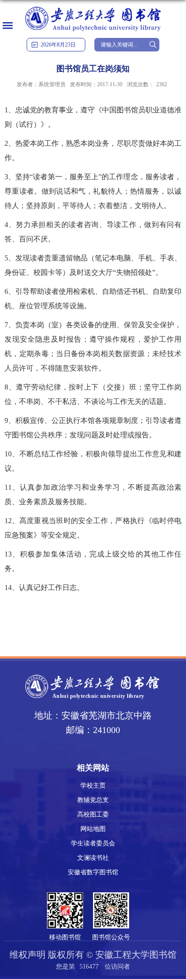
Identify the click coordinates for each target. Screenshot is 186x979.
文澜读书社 (93, 857)
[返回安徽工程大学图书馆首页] (93, 7)
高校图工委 (93, 814)
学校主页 (93, 785)
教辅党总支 (93, 800)
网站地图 (93, 829)
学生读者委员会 (93, 843)
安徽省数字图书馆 (93, 872)
